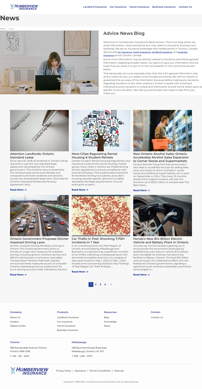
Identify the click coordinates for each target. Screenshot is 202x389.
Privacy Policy (63, 370)
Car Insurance (118, 7)
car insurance (125, 52)
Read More (17, 189)
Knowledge (110, 321)
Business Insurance (164, 7)
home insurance (142, 52)
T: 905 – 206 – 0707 (82, 356)
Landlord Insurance (95, 7)
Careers (14, 321)
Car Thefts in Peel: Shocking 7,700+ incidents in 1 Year (98, 240)
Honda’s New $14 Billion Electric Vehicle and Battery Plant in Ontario (161, 240)
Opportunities (17, 325)
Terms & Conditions (100, 370)
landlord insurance (162, 52)
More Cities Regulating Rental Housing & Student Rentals (94, 155)
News (107, 325)
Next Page (111, 284)
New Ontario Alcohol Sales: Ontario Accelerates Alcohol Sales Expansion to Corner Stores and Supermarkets (161, 157)
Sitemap (119, 370)
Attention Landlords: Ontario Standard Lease (32, 155)
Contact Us (185, 7)
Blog (106, 317)
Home (3, 29)
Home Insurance (139, 7)
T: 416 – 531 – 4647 (19, 356)
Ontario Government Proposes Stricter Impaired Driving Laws (39, 240)
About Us (15, 317)
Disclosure (80, 370)
